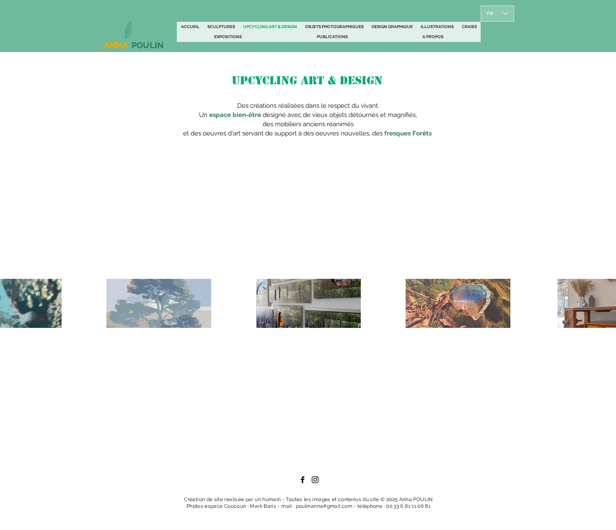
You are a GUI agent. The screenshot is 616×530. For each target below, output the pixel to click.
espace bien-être (235, 115)
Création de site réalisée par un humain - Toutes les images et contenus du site (282, 499)
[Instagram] (315, 479)
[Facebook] (302, 479)
